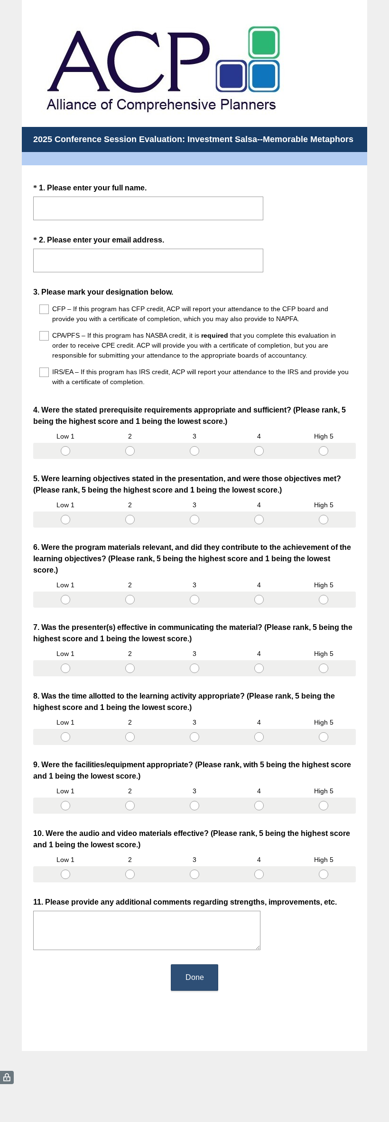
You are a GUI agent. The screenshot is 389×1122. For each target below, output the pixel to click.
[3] (194, 451)
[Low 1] (65, 451)
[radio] (36, 449)
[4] (259, 451)
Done (194, 977)
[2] (130, 451)
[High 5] (323, 451)
